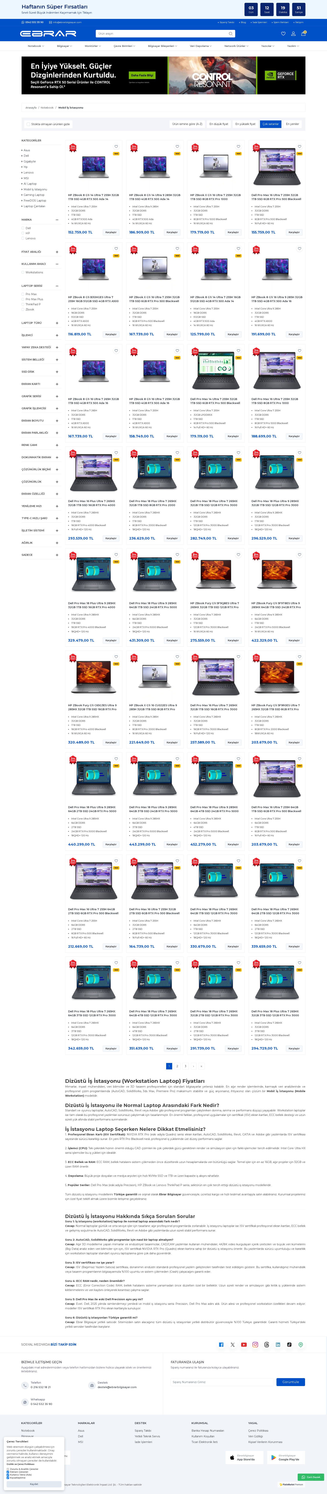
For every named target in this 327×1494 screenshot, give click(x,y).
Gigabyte (30, 161)
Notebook (34, 45)
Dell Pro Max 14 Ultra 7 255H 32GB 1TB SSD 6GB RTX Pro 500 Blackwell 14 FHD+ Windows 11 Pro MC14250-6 (215, 403)
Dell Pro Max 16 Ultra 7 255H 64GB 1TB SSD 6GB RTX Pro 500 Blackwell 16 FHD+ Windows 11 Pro (276, 811)
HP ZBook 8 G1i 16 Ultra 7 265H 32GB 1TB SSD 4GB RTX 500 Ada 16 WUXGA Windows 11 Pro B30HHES (93, 403)
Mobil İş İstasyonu (35, 189)
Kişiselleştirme (17, 1477)
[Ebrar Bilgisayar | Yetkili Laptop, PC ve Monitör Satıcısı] (48, 34)
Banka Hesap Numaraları (208, 1430)
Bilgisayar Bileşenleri (161, 45)
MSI (26, 178)
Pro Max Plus (34, 299)
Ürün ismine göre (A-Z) (187, 124)
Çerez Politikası (258, 1430)
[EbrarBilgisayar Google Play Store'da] (286, 1457)
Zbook (30, 309)
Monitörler (91, 45)
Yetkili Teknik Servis (147, 1436)
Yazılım (291, 45)
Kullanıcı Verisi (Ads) (21, 1474)
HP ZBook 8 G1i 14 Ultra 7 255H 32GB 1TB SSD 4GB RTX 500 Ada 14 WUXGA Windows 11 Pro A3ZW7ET (93, 199)
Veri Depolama (199, 45)
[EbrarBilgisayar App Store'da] (244, 1457)
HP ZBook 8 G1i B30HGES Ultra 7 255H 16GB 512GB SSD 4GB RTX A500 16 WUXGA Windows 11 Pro (93, 301)
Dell (26, 155)
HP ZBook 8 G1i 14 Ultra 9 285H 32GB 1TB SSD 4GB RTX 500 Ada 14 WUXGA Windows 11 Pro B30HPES (154, 199)
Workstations (34, 272)
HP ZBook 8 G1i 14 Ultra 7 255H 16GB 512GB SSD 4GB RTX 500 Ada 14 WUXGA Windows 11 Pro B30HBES (215, 301)
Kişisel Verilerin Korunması (265, 1442)
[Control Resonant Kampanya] (163, 75)
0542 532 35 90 (34, 22)
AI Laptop (30, 183)
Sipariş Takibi (143, 1430)
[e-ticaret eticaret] (291, 1484)
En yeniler (292, 124)
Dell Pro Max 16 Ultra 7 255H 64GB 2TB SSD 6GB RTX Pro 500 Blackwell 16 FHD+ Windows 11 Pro (93, 913)
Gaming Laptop (34, 195)
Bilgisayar (63, 45)
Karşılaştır (111, 232)
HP (28, 233)
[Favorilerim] (283, 33)
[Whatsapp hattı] (311, 1477)
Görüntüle (291, 1382)
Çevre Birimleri (123, 45)
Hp (26, 167)
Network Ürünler (234, 45)
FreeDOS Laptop (35, 200)
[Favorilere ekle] (116, 146)
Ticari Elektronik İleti (205, 1442)
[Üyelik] (293, 34)
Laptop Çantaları (34, 206)
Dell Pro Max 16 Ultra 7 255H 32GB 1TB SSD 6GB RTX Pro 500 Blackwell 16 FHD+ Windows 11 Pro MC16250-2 (276, 199)
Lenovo (29, 172)
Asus (27, 150)
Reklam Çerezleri (19, 1472)
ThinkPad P (33, 304)
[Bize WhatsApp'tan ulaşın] (26, 1402)
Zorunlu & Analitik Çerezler (24, 1469)
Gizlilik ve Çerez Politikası (20, 1464)
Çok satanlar (271, 124)
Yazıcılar (266, 45)
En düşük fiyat (218, 124)
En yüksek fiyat (245, 124)
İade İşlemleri (143, 1442)
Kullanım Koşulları (203, 1436)
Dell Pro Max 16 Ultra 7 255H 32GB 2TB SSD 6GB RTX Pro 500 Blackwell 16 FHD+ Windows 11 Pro (154, 913)
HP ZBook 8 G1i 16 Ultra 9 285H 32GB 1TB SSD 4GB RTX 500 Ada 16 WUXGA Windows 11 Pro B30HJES (276, 301)
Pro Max (31, 294)
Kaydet (34, 1484)
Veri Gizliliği (255, 1436)
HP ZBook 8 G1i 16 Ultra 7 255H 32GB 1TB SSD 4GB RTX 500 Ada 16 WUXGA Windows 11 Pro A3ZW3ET (154, 403)
